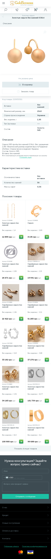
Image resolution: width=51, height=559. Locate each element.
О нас (4, 507)
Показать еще (25, 157)
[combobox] (7, 477)
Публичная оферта (11, 546)
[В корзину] (21, 237)
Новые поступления (11, 523)
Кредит (5, 515)
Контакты (6, 538)
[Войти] (45, 10)
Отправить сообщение (25, 496)
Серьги (30, 223)
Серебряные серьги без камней (38, 265)
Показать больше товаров (25, 449)
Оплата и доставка (10, 531)
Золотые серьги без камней (10, 224)
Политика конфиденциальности (34, 546)
